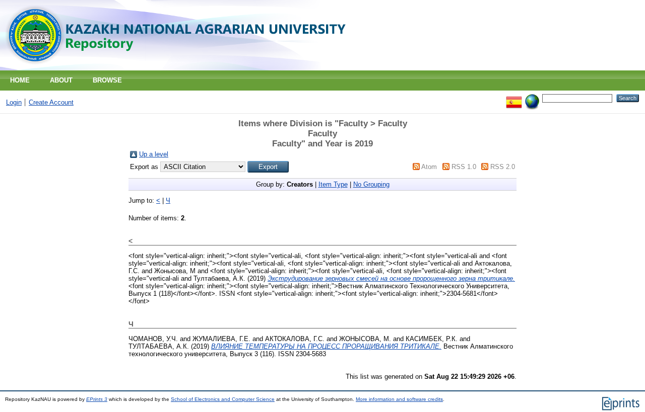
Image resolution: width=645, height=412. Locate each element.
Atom (429, 167)
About (61, 80)
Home (20, 80)
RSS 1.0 (464, 167)
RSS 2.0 (502, 167)
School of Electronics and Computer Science (223, 399)
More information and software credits (399, 399)
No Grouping (371, 184)
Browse (107, 80)
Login (14, 102)
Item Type (333, 184)
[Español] (514, 98)
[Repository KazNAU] (179, 68)
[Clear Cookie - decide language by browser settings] (532, 98)
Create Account (51, 102)
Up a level (153, 154)
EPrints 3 (96, 399)
